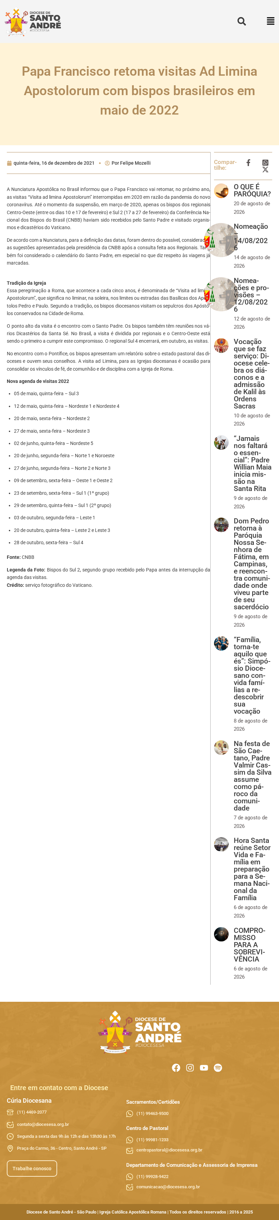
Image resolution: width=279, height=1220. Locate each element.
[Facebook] (176, 1067)
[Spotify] (218, 1067)
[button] (271, 22)
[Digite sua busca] (242, 21)
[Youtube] (204, 1067)
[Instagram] (190, 1067)
